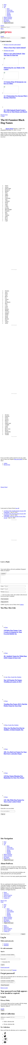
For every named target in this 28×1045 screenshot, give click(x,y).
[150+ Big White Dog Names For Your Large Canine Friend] (15, 788)
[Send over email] (5, 1043)
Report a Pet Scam (8, 22)
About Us (6, 893)
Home (5, 892)
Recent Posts (7, 464)
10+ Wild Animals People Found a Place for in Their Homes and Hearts (15, 111)
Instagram (6, 945)
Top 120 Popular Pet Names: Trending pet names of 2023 (13, 681)
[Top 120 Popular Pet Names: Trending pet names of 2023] (15, 668)
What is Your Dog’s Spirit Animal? (15, 47)
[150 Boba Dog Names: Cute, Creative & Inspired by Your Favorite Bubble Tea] (15, 619)
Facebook (6, 944)
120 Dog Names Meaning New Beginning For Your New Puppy (14, 777)
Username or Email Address (7, 954)
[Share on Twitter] (5, 1037)
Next (6, 114)
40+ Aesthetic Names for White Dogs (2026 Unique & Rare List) (15, 657)
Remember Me (6, 962)
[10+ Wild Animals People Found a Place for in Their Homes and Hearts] (15, 104)
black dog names (18, 459)
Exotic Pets (9, 10)
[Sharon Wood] (10, 485)
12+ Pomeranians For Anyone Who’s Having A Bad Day (15, 96)
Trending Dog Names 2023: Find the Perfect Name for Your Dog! (15, 705)
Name (3, 586)
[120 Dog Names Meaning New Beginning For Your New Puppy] (15, 764)
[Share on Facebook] (5, 1034)
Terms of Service (8, 895)
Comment (3, 573)
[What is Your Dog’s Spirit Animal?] (15, 44)
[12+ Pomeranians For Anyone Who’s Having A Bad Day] (15, 90)
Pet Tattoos (6, 20)
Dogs (5, 4)
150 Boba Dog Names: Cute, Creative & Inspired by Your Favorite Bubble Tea (13, 632)
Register (14, 970)
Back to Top (4, 900)
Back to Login (4, 987)
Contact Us (6, 898)
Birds (8, 8)
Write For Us (7, 21)
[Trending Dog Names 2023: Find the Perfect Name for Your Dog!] (15, 692)
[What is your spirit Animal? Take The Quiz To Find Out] (15, 50)
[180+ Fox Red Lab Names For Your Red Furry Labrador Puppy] (15, 740)
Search (23, 27)
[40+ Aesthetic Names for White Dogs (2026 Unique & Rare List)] (15, 644)
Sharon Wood (4, 487)
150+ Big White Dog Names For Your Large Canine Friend (14, 800)
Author (5, 463)
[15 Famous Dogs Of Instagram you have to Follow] (15, 76)
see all (17, 508)
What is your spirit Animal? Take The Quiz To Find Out (14, 54)
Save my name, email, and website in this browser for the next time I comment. (14, 595)
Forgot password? (5, 967)
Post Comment (4, 599)
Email (2, 589)
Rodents (9, 15)
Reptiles (9, 14)
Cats (5, 6)
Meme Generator (8, 17)
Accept (2, 1008)
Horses (8, 13)
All (4, 7)
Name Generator (8, 18)
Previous (3, 114)
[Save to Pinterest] (5, 1039)
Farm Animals (10, 11)
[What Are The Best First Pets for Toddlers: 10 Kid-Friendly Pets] (15, 716)
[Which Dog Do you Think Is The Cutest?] (15, 61)
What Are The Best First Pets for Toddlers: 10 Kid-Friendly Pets (14, 729)
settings (22, 604)
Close (2, 902)
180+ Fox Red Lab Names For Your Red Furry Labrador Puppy (15, 753)
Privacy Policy (7, 896)
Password (3, 959)
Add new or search (5, 1017)
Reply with (4, 601)
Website (3, 591)
